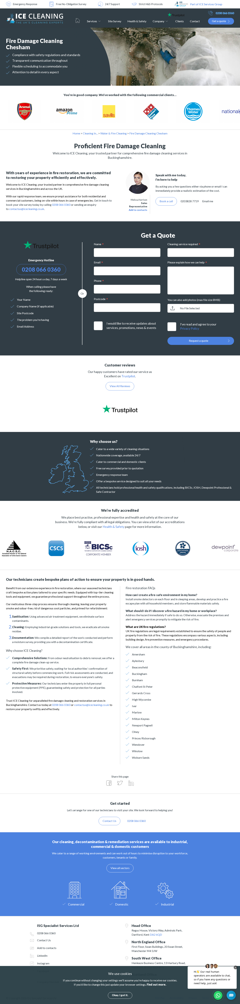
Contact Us (44, 940)
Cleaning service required (182, 244)
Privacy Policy (189, 328)
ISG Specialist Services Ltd (34, 18)
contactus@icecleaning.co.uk (26, 208)
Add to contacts (138, 210)
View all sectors (120, 868)
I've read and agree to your (198, 326)
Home (77, 20)
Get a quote (219, 21)
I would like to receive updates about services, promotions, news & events (131, 326)
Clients (179, 21)
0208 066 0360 (225, 13)
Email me (207, 201)
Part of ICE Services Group (206, 4)
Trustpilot (128, 376)
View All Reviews (120, 386)
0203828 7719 (190, 201)
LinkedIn (42, 955)
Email (97, 262)
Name (97, 244)
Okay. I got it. (120, 995)
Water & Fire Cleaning (113, 133)
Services (92, 21)
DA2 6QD (156, 934)
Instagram (43, 963)
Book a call (166, 201)
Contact (195, 21)
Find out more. (156, 984)
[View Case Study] (36, 111)
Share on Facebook (108, 783)
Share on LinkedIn (131, 783)
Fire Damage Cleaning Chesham (148, 133)
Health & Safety (136, 21)
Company (158, 21)
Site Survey (114, 21)
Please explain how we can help (186, 262)
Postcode (99, 299)
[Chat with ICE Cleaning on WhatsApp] (218, 995)
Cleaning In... (90, 133)
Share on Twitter (120, 783)
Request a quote (198, 340)
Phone (97, 280)
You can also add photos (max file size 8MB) (193, 299)
